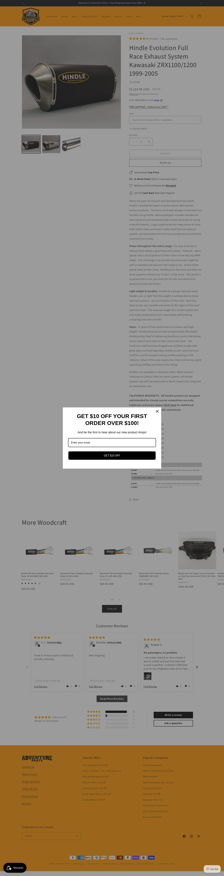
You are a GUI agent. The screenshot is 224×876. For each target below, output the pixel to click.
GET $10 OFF (112, 455)
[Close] (157, 411)
